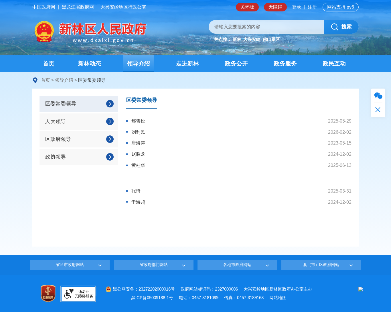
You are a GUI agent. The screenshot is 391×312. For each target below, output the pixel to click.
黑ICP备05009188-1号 (152, 297)
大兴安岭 (251, 39)
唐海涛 (138, 143)
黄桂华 (138, 165)
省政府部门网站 (154, 264)
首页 (45, 80)
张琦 (136, 191)
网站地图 (278, 297)
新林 (237, 39)
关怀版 (247, 7)
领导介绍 (64, 80)
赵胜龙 (138, 154)
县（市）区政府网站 (321, 264)
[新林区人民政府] (89, 32)
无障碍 (275, 7)
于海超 (138, 202)
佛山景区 (271, 39)
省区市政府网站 (70, 264)
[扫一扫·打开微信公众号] (378, 96)
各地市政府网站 (237, 264)
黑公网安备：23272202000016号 (144, 289)
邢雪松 (138, 121)
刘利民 (138, 132)
